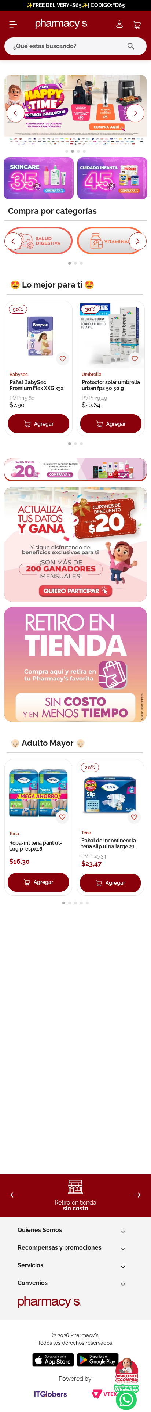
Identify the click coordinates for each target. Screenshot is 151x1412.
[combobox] (75, 46)
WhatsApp (126, 1397)
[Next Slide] (135, 113)
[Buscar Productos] (132, 46)
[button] (66, 151)
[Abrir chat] (126, 1370)
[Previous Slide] (15, 113)
